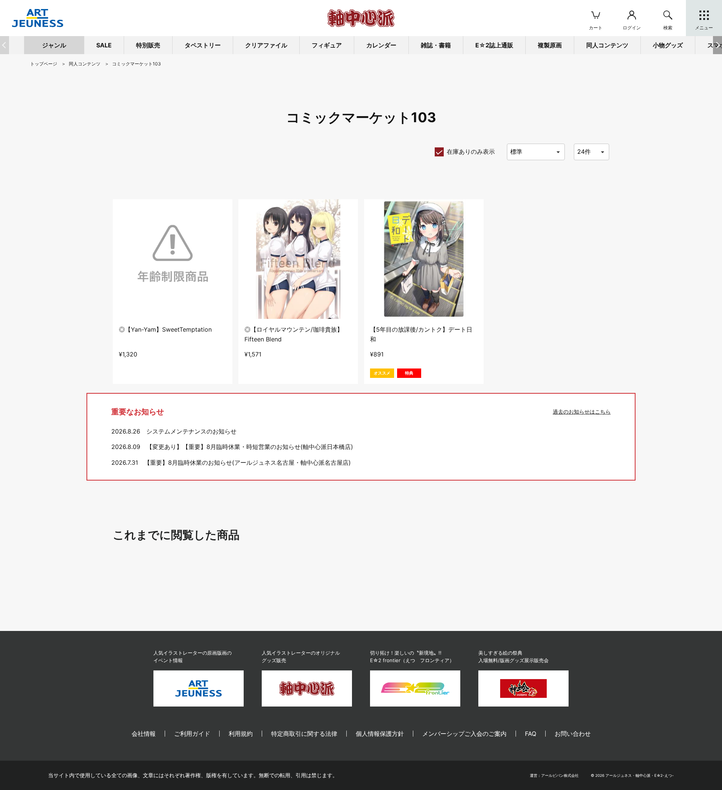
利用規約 (241, 733)
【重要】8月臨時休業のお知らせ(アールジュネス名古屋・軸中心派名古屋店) (247, 462)
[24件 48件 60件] (591, 152)
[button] (717, 45)
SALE (104, 45)
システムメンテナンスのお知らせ (191, 431)
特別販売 (148, 45)
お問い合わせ (573, 733)
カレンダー (381, 45)
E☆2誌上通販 (494, 45)
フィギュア (327, 45)
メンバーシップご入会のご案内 (464, 733)
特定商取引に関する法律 (304, 733)
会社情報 (144, 733)
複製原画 (550, 45)
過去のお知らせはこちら (582, 411)
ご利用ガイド (192, 733)
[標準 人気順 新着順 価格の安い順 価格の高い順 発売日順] (536, 152)
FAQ (530, 733)
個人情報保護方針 (380, 733)
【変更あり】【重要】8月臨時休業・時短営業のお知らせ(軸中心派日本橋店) (249, 446)
